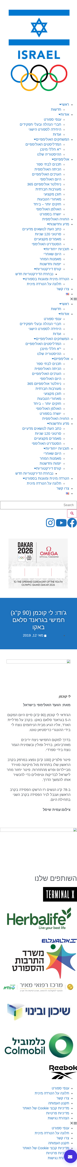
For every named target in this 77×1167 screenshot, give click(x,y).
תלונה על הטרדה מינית (44, 284)
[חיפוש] (72, 513)
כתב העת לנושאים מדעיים (41, 229)
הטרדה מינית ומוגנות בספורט (47, 279)
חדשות (56, 109)
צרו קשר (62, 289)
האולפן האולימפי (48, 209)
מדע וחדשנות (59, 224)
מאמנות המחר (50, 259)
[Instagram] (50, 523)
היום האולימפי (50, 179)
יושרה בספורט (50, 214)
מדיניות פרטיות (57, 1113)
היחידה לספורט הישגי (45, 129)
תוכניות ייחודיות (57, 249)
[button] (38, 299)
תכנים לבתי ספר (48, 164)
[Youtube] (61, 523)
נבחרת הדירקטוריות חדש (34, 274)
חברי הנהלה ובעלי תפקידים (40, 124)
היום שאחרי (52, 254)
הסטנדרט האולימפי (46, 244)
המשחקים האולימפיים (52, 139)
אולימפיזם (61, 159)
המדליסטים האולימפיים (43, 144)
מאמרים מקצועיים (47, 239)
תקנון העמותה (58, 1103)
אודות (65, 114)
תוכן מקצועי (52, 194)
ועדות (57, 134)
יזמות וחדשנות (50, 264)
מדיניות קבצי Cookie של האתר (46, 1108)
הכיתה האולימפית (48, 169)
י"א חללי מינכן (50, 149)
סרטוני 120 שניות (48, 234)
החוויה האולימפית (55, 219)
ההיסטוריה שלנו (49, 154)
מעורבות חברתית (48, 189)
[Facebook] (72, 523)
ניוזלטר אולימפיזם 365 (44, 184)
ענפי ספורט (52, 119)
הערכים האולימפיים (46, 174)
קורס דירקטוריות (48, 269)
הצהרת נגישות (58, 1118)
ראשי (65, 104)
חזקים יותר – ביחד (47, 204)
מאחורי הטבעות (49, 199)
